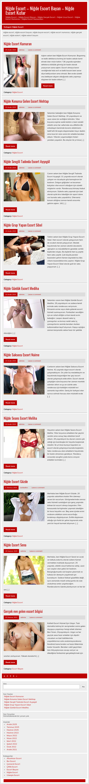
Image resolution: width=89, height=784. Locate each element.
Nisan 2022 (12, 738)
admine (21, 50)
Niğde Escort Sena (15, 544)
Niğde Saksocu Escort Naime (21, 354)
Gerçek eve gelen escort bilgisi (23, 611)
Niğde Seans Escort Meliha (20, 418)
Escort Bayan (17, 669)
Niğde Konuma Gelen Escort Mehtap (26, 101)
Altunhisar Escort (14, 758)
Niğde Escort (17, 92)
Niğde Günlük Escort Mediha (21, 288)
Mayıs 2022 (12, 735)
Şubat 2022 (12, 744)
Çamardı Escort (13, 764)
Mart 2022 (11, 741)
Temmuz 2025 (13, 727)
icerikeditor (24, 488)
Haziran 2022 (13, 732)
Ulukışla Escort (13, 775)
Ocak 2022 (11, 746)
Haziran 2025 (13, 730)
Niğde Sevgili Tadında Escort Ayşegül (27, 161)
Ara (4, 683)
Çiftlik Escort (12, 767)
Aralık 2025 (12, 724)
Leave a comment (34, 50)
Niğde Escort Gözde (16, 481)
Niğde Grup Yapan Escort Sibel (23, 225)
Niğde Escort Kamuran (18, 43)
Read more (48, 86)
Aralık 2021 (12, 749)
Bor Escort (11, 761)
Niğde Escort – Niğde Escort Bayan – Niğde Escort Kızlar (40, 10)
